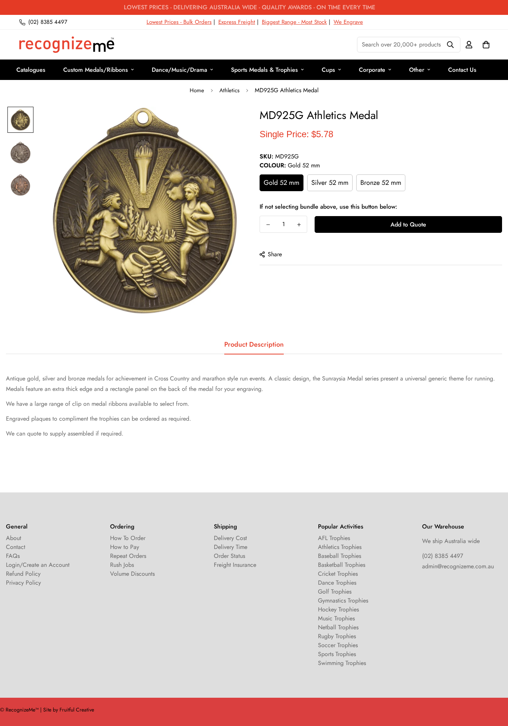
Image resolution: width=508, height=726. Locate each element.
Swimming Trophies (342, 663)
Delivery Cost (230, 538)
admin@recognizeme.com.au (458, 566)
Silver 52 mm (329, 182)
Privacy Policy (23, 582)
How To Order (127, 538)
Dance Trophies (337, 582)
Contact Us (462, 69)
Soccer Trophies (338, 645)
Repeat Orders (128, 556)
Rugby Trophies (337, 636)
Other (416, 69)
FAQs (13, 556)
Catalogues (30, 69)
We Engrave (348, 22)
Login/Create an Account (38, 564)
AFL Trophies (334, 538)
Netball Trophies (338, 627)
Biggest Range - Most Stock (294, 22)
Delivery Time (230, 547)
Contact (15, 547)
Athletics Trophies (339, 547)
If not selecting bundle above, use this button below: (328, 206)
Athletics (229, 90)
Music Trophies (336, 618)
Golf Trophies (334, 591)
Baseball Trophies (339, 556)
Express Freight (236, 22)
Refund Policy (23, 573)
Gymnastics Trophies (343, 600)
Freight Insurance (235, 564)
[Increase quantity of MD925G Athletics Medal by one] (299, 224)
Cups (328, 69)
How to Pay (124, 547)
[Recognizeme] (66, 45)
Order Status (229, 556)
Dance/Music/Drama (179, 69)
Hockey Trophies (338, 609)
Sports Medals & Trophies (264, 69)
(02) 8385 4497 (442, 556)
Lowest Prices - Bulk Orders (179, 22)
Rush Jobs (122, 564)
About (13, 538)
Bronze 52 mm (380, 182)
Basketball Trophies (341, 564)
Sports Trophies (337, 654)
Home (197, 90)
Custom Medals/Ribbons (95, 69)
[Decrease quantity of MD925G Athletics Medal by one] (268, 224)
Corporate (372, 69)
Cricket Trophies (338, 573)
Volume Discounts (132, 573)
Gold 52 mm (281, 182)
